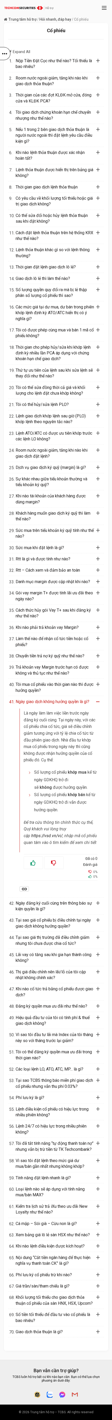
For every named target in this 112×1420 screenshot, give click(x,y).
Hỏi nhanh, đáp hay (55, 19)
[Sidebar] (5, 53)
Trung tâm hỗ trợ (22, 19)
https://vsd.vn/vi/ (47, 835)
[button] (59, 64)
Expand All (19, 52)
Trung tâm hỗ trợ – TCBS (48, 1412)
